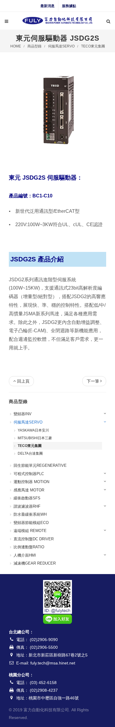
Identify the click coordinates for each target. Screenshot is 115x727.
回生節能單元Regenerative (40, 465)
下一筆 (93, 381)
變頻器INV (23, 414)
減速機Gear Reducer (35, 563)
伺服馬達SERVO (61, 46)
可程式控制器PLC (29, 474)
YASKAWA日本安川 (33, 430)
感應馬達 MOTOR (29, 490)
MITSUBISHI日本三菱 (35, 438)
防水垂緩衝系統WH (30, 514)
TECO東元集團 (93, 46)
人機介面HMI (25, 555)
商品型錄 (34, 46)
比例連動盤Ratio (29, 547)
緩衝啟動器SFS (27, 498)
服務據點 (69, 6)
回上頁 (23, 381)
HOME (15, 46)
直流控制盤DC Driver (34, 539)
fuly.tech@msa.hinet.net (52, 663)
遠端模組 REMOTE (30, 530)
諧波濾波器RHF (27, 506)
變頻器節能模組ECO (31, 522)
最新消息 (47, 6)
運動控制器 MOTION (31, 482)
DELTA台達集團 (30, 453)
